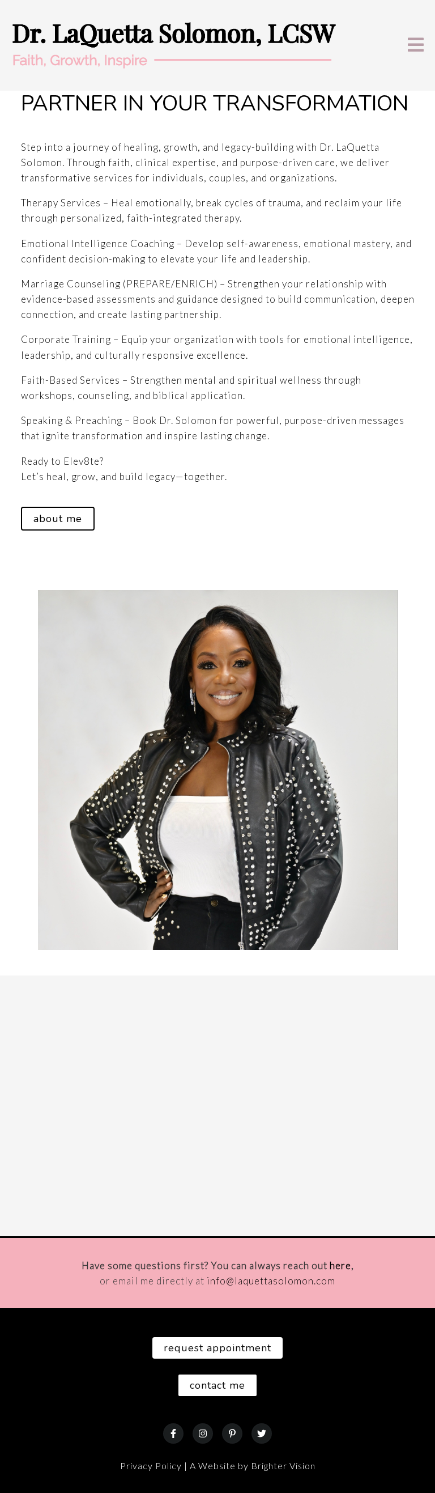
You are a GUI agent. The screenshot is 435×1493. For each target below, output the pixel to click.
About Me (57, 518)
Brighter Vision (283, 1465)
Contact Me (217, 1385)
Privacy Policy (151, 1465)
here (340, 1265)
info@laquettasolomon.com (271, 1281)
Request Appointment (217, 1348)
